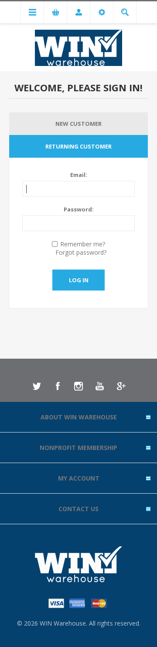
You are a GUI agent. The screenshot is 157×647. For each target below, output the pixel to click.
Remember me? (82, 244)
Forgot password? (80, 252)
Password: (79, 209)
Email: (78, 175)
